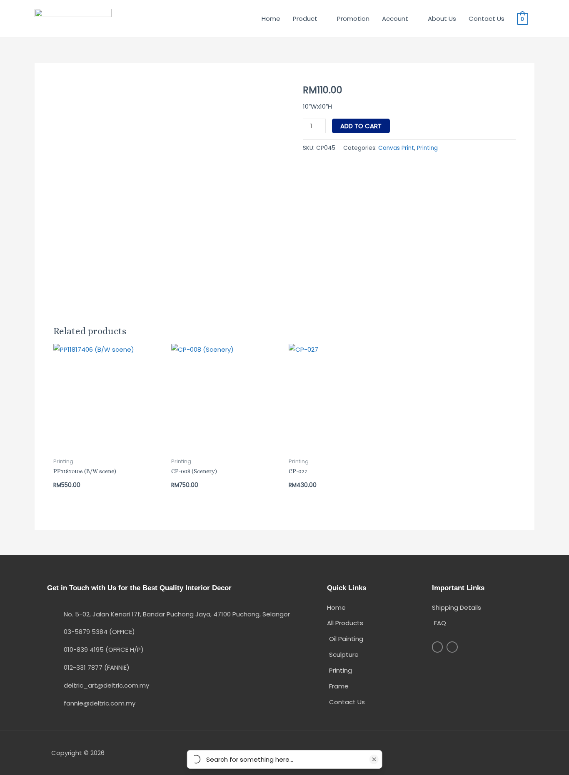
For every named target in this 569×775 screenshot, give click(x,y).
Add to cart (361, 126)
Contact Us (486, 18)
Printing (427, 148)
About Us (442, 18)
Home (271, 18)
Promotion (353, 18)
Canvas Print (396, 148)
